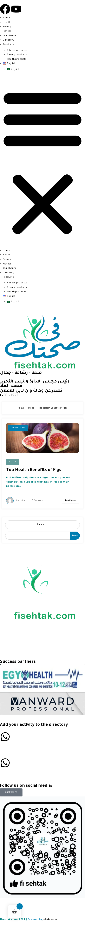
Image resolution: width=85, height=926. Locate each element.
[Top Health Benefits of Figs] (42, 438)
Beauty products (17, 54)
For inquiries (10, 772)
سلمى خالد (20, 500)
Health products (16, 59)
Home (6, 17)
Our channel (10, 35)
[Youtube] (16, 9)
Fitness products (17, 50)
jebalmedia (50, 919)
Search (43, 524)
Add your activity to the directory (34, 725)
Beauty (7, 27)
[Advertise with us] (5, 737)
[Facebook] (5, 9)
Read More (70, 500)
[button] (42, 162)
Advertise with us (14, 746)
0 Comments (37, 500)
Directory (8, 40)
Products (8, 44)
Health (7, 22)
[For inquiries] (5, 763)
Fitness (7, 31)
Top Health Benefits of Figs (33, 470)
